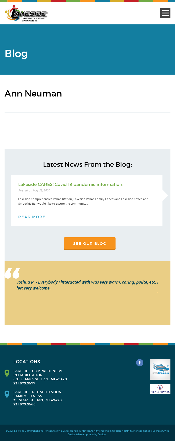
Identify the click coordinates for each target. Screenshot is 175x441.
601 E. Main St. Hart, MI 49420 (40, 379)
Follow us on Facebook (139, 362)
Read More (32, 216)
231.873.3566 (24, 404)
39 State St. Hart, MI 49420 (37, 400)
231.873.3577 (24, 383)
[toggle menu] (165, 13)
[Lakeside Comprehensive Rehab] (27, 13)
